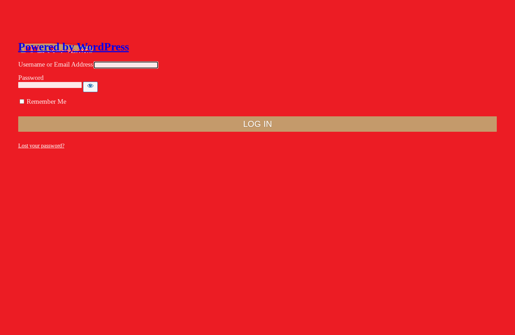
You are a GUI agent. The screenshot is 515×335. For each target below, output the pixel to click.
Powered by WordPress (73, 46)
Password (31, 77)
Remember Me (46, 101)
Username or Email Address (55, 64)
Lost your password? (41, 146)
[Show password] (90, 87)
